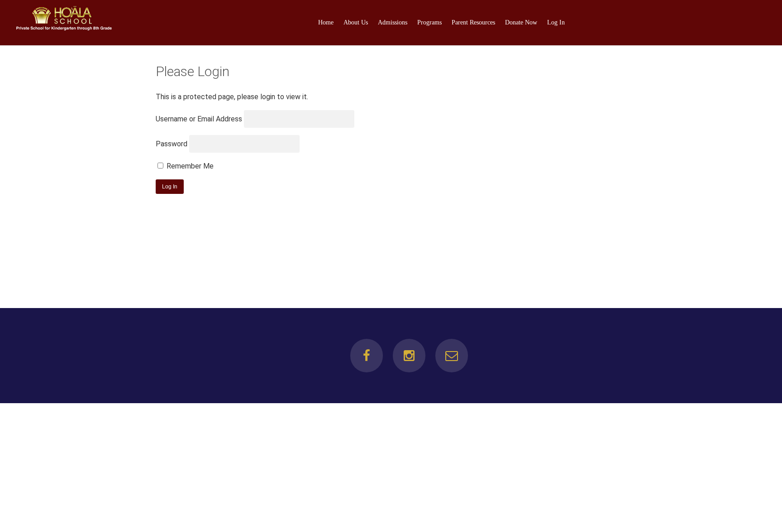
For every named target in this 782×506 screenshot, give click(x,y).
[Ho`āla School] (64, 28)
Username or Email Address (199, 119)
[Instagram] (409, 355)
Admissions (392, 22)
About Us (355, 22)
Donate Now (521, 22)
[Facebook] (366, 355)
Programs (429, 22)
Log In (556, 22)
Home (326, 22)
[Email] (451, 355)
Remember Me (189, 166)
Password (171, 144)
